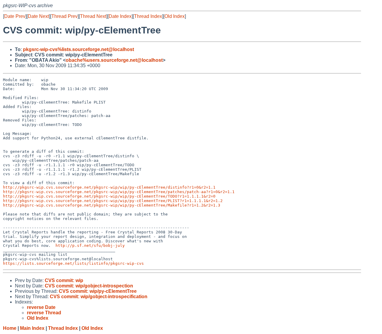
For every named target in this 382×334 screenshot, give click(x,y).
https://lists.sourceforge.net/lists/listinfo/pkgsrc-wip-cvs (73, 263)
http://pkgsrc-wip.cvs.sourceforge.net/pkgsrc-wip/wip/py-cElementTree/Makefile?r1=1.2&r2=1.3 (111, 205)
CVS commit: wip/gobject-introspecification (98, 296)
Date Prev (14, 16)
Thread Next (93, 16)
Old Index (174, 16)
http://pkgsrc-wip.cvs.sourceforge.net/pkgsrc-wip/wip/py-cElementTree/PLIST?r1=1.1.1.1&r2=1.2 (113, 200)
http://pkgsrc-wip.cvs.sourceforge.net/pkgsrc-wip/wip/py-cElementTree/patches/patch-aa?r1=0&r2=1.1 (119, 192)
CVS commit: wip (64, 280)
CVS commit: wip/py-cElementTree (98, 291)
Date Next (38, 16)
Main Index (32, 328)
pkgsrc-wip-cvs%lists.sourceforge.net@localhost (78, 49)
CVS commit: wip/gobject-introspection (89, 285)
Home (9, 328)
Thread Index (148, 16)
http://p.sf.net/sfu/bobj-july (90, 245)
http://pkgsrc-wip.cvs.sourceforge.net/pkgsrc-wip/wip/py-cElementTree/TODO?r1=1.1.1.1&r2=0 (109, 196)
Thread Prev (64, 16)
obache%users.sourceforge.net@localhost (114, 60)
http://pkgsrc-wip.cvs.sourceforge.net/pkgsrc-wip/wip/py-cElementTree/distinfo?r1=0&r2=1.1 (109, 187)
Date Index (120, 16)
